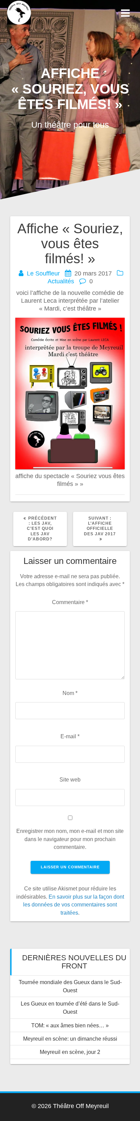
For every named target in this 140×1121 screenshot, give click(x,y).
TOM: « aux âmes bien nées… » (70, 1025)
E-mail (70, 736)
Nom (70, 693)
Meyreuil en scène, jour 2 (70, 1052)
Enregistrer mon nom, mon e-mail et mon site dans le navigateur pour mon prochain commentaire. (70, 839)
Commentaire (70, 602)
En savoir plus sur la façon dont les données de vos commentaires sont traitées (73, 905)
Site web (70, 779)
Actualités (61, 281)
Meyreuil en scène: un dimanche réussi (70, 1039)
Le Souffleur (43, 273)
